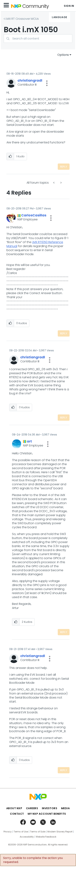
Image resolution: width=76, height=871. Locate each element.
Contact (17, 814)
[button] (46, 83)
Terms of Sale (37, 832)
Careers (32, 808)
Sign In (69, 6)
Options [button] (63, 55)
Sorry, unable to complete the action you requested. (33, 860)
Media (65, 808)
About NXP (14, 808)
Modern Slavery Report (59, 832)
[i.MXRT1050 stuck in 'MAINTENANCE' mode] (54, 182)
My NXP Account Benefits (47, 814)
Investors (49, 808)
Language (59, 17)
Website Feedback (46, 837)
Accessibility (27, 837)
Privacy (8, 832)
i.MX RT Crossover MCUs (22, 19)
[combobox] (38, 38)
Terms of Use (21, 832)
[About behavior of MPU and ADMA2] (60, 182)
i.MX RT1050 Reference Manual (34, 244)
